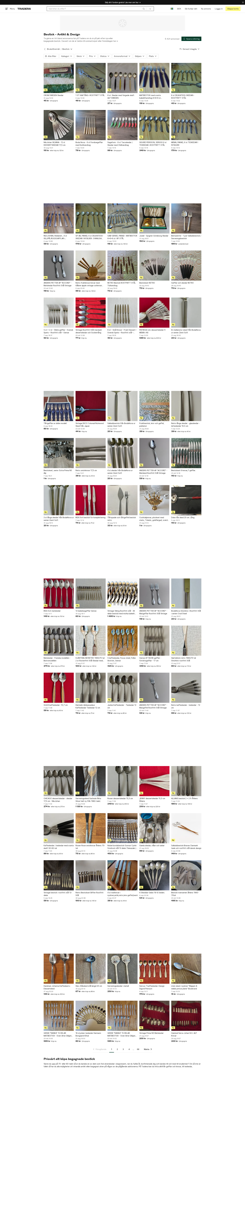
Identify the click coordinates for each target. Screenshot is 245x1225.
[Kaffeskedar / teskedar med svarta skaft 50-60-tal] (59, 828)
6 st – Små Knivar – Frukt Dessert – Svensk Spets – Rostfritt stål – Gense (122, 331)
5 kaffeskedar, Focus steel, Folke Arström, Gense (121, 659)
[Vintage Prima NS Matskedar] (154, 1016)
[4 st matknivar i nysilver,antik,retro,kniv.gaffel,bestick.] (122, 875)
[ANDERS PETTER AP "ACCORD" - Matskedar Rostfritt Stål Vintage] (59, 265)
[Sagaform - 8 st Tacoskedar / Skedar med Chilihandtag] (122, 125)
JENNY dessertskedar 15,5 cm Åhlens (152, 799)
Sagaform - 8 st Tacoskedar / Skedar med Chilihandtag (120, 143)
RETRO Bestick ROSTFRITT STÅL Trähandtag (121, 284)
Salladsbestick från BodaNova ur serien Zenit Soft (121, 424)
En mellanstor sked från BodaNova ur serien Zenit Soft (186, 331)
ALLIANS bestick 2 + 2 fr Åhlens (184, 798)
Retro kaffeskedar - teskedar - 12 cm (185, 706)
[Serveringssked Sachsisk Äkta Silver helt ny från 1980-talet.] (91, 781)
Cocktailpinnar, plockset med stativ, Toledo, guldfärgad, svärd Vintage (153, 518)
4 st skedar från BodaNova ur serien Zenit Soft (120, 471)
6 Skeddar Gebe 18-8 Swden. (152, 892)
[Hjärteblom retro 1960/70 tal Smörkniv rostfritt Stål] (186, 641)
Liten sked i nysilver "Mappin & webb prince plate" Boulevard (184, 987)
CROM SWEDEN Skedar (53, 95)
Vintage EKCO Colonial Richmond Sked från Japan (90, 424)
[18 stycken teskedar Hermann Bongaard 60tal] (91, 1016)
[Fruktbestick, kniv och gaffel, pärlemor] (154, 406)
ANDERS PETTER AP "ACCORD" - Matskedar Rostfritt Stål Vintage (58, 284)
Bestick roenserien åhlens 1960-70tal (185, 893)
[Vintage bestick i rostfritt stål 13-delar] (59, 875)
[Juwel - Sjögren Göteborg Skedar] (154, 218)
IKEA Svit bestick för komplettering (90, 517)
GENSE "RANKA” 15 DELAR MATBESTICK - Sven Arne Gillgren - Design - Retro (59, 1034)
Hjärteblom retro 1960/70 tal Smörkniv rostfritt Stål (183, 659)
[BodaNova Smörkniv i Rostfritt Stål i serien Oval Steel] (186, 593)
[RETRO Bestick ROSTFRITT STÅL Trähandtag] (122, 265)
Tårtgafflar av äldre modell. (55, 423)
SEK (179, 9)
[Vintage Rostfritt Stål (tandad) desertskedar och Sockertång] (91, 313)
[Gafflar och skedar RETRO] (186, 265)
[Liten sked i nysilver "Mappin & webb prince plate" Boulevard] (186, 969)
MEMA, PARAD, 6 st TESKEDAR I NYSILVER (184, 143)
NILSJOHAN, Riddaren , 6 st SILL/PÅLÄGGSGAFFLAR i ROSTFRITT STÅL (55, 237)
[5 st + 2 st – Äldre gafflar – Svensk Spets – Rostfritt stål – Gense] (59, 313)
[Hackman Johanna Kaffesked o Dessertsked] (59, 969)
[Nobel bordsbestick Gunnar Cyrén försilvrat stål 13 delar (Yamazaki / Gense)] (122, 828)
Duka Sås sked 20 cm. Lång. (183, 517)
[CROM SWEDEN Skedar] (59, 78)
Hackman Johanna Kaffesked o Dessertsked (57, 987)
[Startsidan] (24, 9)
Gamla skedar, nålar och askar (151, 845)
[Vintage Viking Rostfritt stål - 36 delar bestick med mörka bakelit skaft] (122, 593)
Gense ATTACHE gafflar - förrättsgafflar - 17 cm (150, 659)
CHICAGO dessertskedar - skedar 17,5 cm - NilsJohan (58, 799)
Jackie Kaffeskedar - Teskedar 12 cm (121, 706)
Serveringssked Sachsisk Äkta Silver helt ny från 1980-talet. (88, 799)
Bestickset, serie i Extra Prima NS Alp (58, 471)
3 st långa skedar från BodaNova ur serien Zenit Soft (59, 518)
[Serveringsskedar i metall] (122, 969)
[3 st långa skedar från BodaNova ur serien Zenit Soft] (59, 500)
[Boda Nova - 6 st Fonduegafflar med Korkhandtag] (91, 125)
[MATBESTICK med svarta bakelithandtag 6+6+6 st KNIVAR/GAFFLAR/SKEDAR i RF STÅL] (154, 78)
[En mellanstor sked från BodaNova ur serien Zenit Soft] (186, 313)
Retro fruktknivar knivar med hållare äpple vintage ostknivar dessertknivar (89, 284)
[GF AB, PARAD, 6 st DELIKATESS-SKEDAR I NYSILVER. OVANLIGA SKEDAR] (91, 218)
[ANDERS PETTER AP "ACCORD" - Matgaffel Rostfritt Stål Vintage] (154, 688)
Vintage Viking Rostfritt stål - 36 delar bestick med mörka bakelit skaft (121, 612)
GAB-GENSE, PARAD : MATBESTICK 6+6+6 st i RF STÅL (122, 237)
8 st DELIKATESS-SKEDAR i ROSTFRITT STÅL (182, 96)
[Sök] (143, 9)
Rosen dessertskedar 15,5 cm (120, 798)
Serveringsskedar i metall (118, 986)
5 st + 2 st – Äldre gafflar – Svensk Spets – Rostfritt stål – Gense (58, 331)
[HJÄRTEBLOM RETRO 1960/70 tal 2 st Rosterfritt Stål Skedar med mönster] (91, 641)
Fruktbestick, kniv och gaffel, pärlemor (151, 424)
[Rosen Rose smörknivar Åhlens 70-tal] (91, 828)
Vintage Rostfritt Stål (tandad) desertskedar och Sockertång (89, 331)
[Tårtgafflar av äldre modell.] (59, 406)
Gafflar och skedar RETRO (182, 283)
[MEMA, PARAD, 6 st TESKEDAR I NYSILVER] (186, 125)
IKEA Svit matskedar (52, 611)
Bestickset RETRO (147, 283)
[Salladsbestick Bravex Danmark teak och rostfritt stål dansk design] (186, 828)
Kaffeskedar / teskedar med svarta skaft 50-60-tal (59, 846)
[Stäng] (243, 2)
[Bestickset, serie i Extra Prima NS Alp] (59, 453)
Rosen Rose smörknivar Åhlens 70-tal (90, 846)
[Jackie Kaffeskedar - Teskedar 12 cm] (122, 688)
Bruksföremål (53, 49)
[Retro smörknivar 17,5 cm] (91, 453)
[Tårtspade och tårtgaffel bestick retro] (122, 500)
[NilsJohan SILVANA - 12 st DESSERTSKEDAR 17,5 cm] (59, 125)
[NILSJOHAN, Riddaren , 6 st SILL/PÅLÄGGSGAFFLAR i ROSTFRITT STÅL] (59, 218)
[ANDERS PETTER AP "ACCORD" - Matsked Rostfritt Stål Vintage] (154, 453)
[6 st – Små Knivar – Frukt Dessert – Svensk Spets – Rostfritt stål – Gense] (122, 313)
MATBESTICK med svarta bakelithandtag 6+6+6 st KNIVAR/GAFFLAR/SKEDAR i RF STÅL (152, 96)
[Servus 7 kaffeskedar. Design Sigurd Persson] (154, 969)
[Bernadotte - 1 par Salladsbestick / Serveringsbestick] (186, 218)
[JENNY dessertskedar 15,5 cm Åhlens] (154, 781)
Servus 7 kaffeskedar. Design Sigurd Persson (151, 987)
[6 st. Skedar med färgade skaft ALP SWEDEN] (122, 78)
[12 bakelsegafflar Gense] (91, 593)
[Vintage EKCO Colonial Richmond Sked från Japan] (91, 406)
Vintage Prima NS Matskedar (151, 1033)
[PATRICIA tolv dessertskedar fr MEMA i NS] (154, 313)
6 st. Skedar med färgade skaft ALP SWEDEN (120, 96)
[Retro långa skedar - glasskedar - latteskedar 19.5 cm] (186, 406)
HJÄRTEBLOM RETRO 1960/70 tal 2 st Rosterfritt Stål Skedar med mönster (90, 659)
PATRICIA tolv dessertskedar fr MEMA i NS (152, 331)
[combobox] (96, 9)
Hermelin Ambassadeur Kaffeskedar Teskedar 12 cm (88, 706)
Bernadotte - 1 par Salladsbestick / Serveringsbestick (186, 237)
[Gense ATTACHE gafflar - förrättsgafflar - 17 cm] (154, 641)
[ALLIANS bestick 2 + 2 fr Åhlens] (186, 781)
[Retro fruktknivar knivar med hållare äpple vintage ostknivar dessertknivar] (91, 265)
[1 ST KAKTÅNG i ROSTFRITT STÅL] (91, 78)
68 (138, 1049)
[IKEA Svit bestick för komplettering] (91, 500)
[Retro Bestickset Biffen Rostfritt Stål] (91, 875)
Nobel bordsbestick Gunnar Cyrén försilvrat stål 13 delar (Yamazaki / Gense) (122, 847)
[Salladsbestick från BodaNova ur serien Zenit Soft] (122, 406)
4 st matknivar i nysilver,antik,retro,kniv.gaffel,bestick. (122, 893)
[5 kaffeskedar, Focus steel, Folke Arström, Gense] (122, 641)
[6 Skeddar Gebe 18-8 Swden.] (154, 875)
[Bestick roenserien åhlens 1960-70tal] (186, 875)
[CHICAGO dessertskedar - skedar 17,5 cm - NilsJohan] (59, 781)
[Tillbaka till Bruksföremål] (45, 49)
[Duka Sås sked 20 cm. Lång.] (186, 500)
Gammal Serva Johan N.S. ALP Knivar (184, 1034)
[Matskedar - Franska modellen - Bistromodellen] (59, 641)
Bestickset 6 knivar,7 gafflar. (183, 470)
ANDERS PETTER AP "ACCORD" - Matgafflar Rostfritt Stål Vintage (153, 612)
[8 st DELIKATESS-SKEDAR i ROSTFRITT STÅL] (186, 78)
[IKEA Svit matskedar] (59, 593)
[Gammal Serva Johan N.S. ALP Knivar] (186, 1016)
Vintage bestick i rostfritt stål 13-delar (58, 893)
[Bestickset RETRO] (154, 265)
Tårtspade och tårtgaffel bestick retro (121, 518)
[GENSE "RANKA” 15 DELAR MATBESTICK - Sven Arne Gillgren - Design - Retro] (59, 1016)
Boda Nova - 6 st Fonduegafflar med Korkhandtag (89, 143)
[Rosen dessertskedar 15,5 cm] (122, 781)
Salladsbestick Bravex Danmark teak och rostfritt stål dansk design (186, 846)
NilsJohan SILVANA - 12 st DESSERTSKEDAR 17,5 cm (54, 143)
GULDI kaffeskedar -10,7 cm (56, 705)
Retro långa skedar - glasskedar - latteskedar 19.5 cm (185, 424)
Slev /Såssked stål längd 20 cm (89, 986)
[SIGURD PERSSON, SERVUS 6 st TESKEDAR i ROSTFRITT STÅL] (154, 125)
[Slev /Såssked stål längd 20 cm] (91, 969)
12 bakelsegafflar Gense (86, 611)
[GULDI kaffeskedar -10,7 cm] (59, 688)
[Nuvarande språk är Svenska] (172, 9)
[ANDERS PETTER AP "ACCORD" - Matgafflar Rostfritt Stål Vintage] (154, 593)
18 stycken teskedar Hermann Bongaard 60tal (88, 1034)
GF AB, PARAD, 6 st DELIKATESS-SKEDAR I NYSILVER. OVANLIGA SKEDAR (89, 237)
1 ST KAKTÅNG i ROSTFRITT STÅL (90, 95)
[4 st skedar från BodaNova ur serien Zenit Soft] (122, 453)
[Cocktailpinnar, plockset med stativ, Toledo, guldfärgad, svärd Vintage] (154, 500)
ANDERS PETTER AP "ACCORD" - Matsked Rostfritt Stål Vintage (153, 471)
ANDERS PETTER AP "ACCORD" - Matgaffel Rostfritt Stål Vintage (153, 706)
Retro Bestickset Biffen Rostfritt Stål (89, 893)
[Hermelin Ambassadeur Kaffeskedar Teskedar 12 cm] (91, 688)
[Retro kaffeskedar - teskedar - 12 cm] (186, 688)
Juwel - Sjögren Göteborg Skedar (153, 236)
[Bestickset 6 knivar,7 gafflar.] (186, 453)
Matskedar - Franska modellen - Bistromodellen (57, 659)
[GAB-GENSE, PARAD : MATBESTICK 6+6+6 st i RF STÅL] (122, 218)
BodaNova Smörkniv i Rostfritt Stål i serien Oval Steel (186, 612)
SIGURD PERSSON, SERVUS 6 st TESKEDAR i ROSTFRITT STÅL (153, 143)
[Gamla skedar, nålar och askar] (154, 828)
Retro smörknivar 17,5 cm (86, 470)
